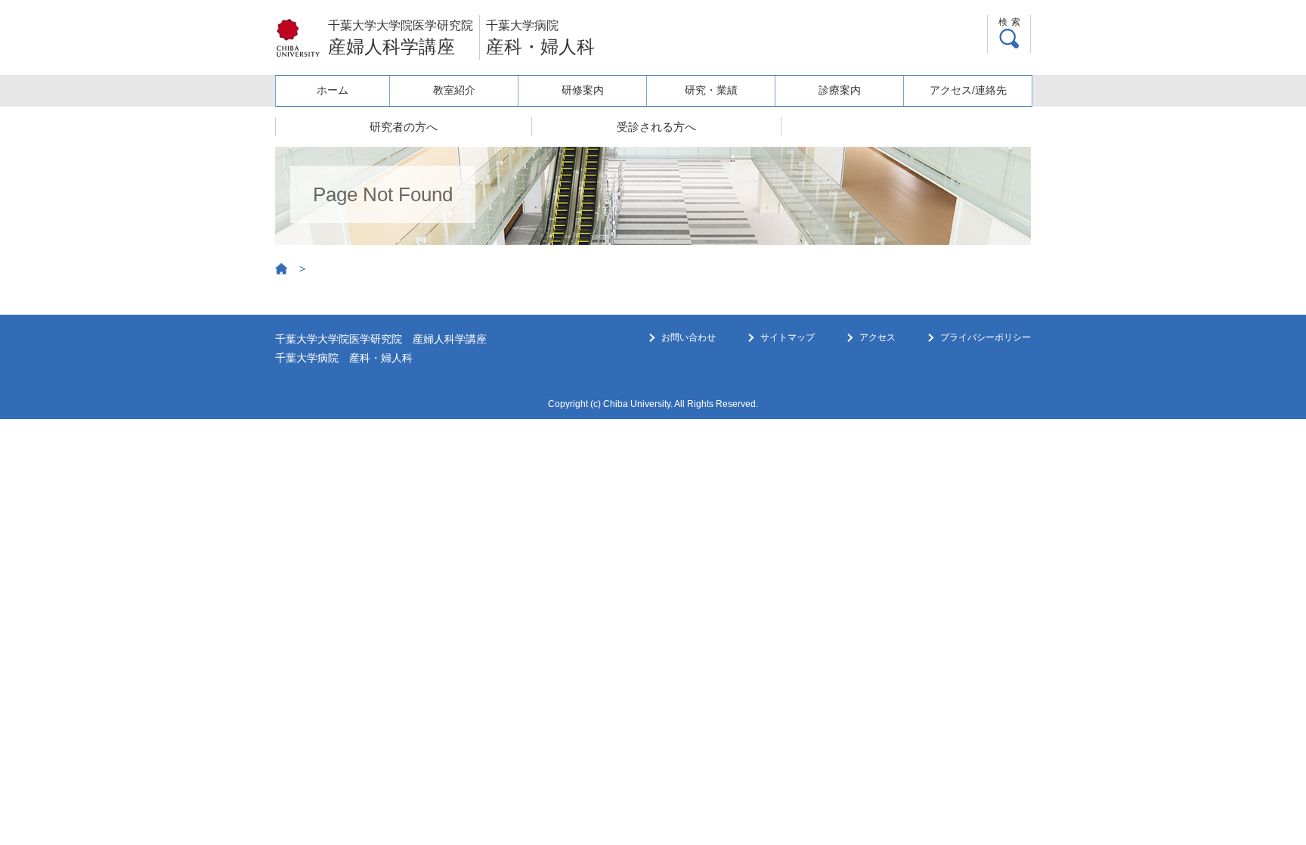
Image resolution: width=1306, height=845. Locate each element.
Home (282, 269)
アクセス (877, 337)
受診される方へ (656, 126)
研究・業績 (711, 90)
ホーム (332, 90)
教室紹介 (454, 90)
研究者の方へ (404, 126)
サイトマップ (787, 337)
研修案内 (583, 90)
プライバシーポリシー (985, 337)
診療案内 (840, 90)
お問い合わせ (688, 337)
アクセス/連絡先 (968, 90)
